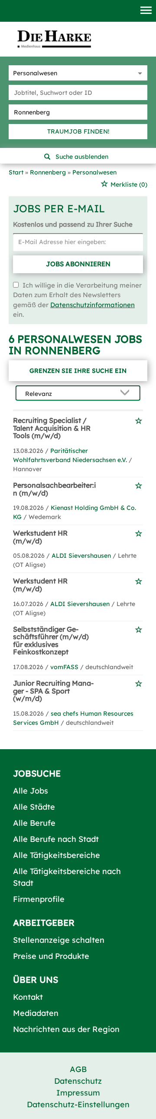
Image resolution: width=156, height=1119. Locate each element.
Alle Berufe (34, 823)
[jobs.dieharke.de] (54, 39)
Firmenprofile (39, 899)
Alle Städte (34, 807)
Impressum (78, 1093)
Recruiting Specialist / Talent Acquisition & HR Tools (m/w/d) (52, 428)
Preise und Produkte (51, 956)
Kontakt (28, 997)
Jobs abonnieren (78, 264)
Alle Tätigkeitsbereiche (56, 855)
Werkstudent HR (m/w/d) (40, 537)
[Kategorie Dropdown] (138, 72)
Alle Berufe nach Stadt (56, 839)
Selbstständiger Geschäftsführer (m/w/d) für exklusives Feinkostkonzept (51, 641)
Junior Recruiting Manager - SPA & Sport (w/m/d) (53, 691)
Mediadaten (35, 1013)
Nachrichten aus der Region (66, 1029)
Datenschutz (78, 1081)
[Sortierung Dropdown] (126, 393)
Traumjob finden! (78, 131)
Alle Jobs (30, 791)
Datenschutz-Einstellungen (78, 1104)
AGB (78, 1069)
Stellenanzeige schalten (58, 940)
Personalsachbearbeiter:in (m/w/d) (54, 489)
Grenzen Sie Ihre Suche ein (78, 371)
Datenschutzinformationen (92, 305)
